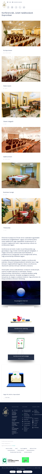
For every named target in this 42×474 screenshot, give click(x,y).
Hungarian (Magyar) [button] (18, 2)
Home (10, 2)
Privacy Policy (22, 469)
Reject (19, 471)
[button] (7, 2)
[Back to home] (4, 4)
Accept (12, 471)
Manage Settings (28, 471)
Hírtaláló (13, 445)
